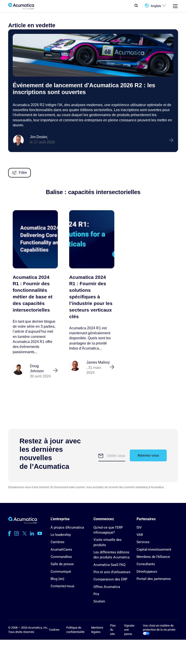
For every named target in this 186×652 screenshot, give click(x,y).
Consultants (146, 564)
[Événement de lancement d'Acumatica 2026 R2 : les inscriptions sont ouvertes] (93, 55)
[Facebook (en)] (9, 533)
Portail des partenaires (154, 579)
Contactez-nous (62, 586)
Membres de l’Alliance (153, 557)
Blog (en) (57, 579)
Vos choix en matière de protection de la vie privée (159, 627)
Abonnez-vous (148, 455)
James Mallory (98, 362)
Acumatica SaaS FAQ (109, 565)
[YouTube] (39, 533)
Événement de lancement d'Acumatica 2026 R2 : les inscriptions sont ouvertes (84, 88)
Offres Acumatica (106, 587)
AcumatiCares (61, 549)
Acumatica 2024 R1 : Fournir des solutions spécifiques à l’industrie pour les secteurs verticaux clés (91, 297)
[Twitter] (24, 533)
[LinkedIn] (32, 533)
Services (143, 542)
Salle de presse (62, 564)
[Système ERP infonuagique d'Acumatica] (22, 523)
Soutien (99, 601)
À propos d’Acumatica (67, 527)
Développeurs (147, 572)
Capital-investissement (154, 549)
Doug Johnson (37, 368)
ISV (139, 527)
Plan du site (113, 630)
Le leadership (61, 535)
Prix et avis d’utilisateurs (111, 572)
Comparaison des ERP (110, 579)
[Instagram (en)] (16, 533)
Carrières (57, 542)
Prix (96, 594)
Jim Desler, (39, 137)
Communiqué (61, 572)
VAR (140, 535)
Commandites (61, 557)
